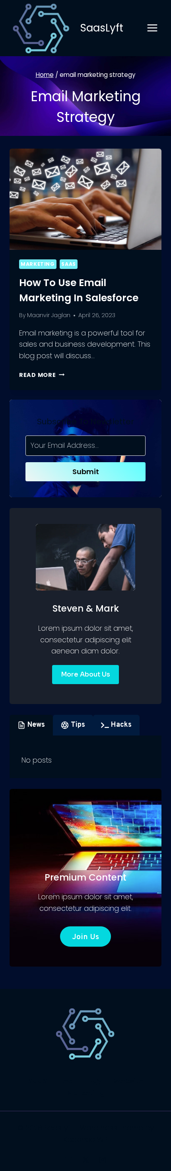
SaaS (68, 264)
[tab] (31, 725)
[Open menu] (152, 28)
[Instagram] (102, 1160)
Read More (41, 375)
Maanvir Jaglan (48, 315)
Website (128, 1081)
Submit (85, 472)
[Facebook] (68, 1160)
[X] (85, 1160)
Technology (80, 1081)
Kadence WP (86, 1139)
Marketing (38, 264)
